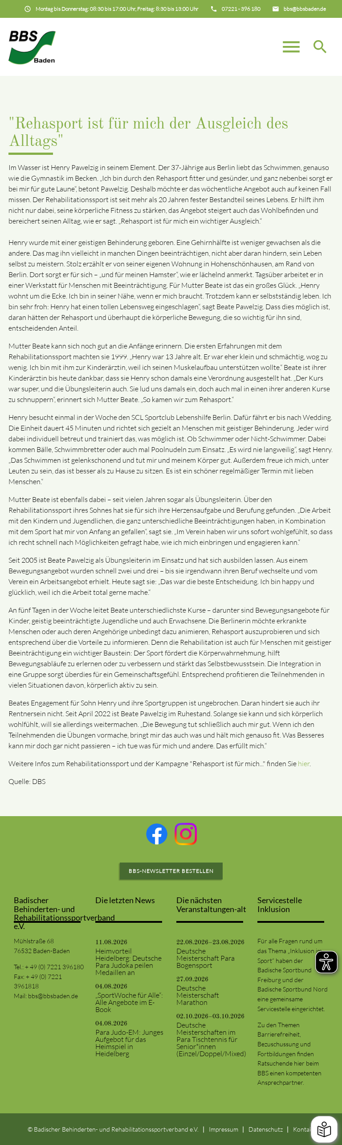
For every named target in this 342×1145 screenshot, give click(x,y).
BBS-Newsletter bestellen (171, 870)
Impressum (223, 1129)
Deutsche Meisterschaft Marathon (197, 995)
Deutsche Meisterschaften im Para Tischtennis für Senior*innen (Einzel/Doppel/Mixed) (211, 1039)
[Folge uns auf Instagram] (186, 834)
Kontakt (304, 1129)
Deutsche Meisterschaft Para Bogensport (205, 958)
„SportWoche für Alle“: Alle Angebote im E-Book (129, 1002)
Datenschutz (265, 1129)
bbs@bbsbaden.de (53, 996)
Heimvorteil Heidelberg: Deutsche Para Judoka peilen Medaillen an (128, 961)
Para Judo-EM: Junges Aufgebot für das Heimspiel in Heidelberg (129, 1043)
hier (303, 763)
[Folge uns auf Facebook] (157, 834)
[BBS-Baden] (32, 46)
